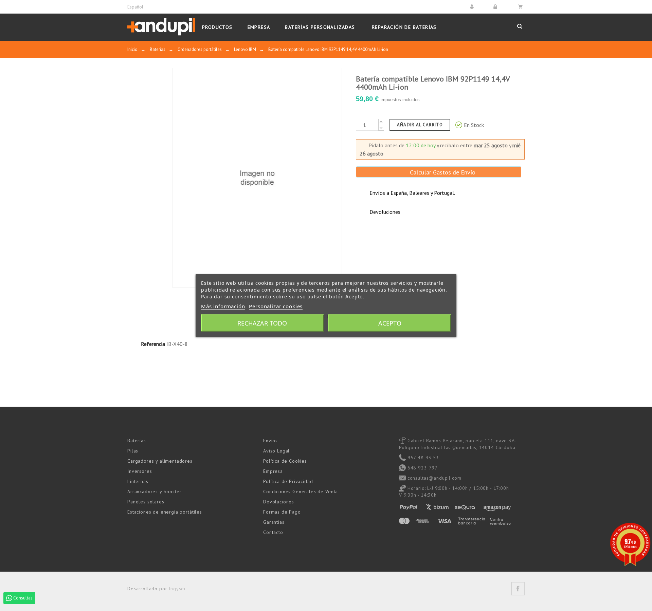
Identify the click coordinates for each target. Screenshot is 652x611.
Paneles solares (145, 502)
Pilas (132, 451)
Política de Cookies (285, 461)
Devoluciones (278, 502)
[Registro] (496, 6)
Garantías (274, 522)
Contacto (273, 532)
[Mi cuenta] (473, 6)
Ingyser (177, 589)
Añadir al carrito (420, 125)
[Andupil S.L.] (161, 27)
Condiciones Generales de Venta (300, 491)
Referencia (153, 343)
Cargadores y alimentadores (160, 461)
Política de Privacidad (288, 481)
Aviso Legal (276, 451)
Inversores (139, 471)
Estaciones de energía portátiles (164, 512)
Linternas (137, 481)
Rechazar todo (262, 323)
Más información (223, 306)
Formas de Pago (282, 512)
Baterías (136, 441)
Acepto (389, 323)
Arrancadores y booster (154, 491)
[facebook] (518, 588)
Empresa (273, 471)
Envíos (270, 441)
